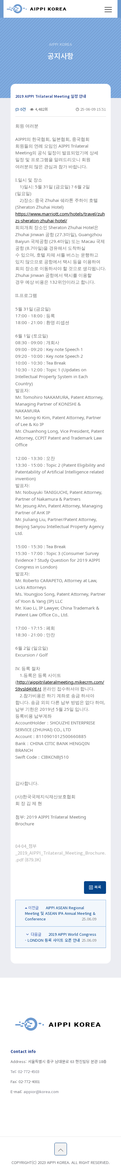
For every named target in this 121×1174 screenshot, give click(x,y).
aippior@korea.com (41, 1091)
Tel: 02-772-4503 (25, 1071)
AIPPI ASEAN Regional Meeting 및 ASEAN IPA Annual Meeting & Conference (60, 913)
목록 (97, 887)
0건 (22, 109)
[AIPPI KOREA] (44, 9)
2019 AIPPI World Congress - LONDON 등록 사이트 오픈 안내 (60, 937)
